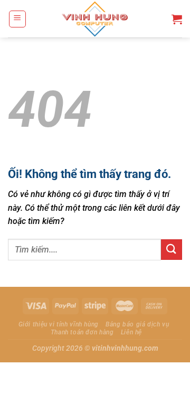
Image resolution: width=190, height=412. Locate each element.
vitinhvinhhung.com (125, 348)
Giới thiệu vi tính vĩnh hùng (58, 324)
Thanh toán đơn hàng (82, 332)
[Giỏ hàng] (177, 19)
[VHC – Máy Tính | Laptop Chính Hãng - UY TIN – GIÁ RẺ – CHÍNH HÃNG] (95, 19)
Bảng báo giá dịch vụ (137, 324)
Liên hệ (131, 332)
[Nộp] (171, 249)
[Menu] (17, 19)
